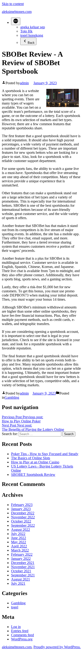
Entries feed (19, 631)
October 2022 (21, 521)
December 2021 (22, 563)
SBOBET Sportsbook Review (33, 475)
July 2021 (18, 583)
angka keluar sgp (32, 27)
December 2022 (22, 513)
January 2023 (21, 509)
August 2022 (20, 530)
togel (14, 607)
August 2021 (20, 579)
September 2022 (23, 525)
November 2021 (23, 567)
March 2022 (20, 550)
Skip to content (13, 4)
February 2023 (22, 505)
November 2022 (23, 517)
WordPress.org (22, 639)
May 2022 (18, 542)
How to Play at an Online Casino (35, 462)
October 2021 (21, 571)
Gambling (12, 397)
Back (31, 42)
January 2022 (21, 559)
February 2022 (22, 554)
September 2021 (23, 575)
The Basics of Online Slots (30, 458)
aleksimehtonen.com (17, 12)
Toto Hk (26, 31)
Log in (16, 627)
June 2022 (18, 538)
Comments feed (22, 635)
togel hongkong (31, 35)
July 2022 (18, 534)
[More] (15, 21)
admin (24, 83)
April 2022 (19, 546)
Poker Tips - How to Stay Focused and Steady (44, 454)
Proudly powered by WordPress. (57, 647)
